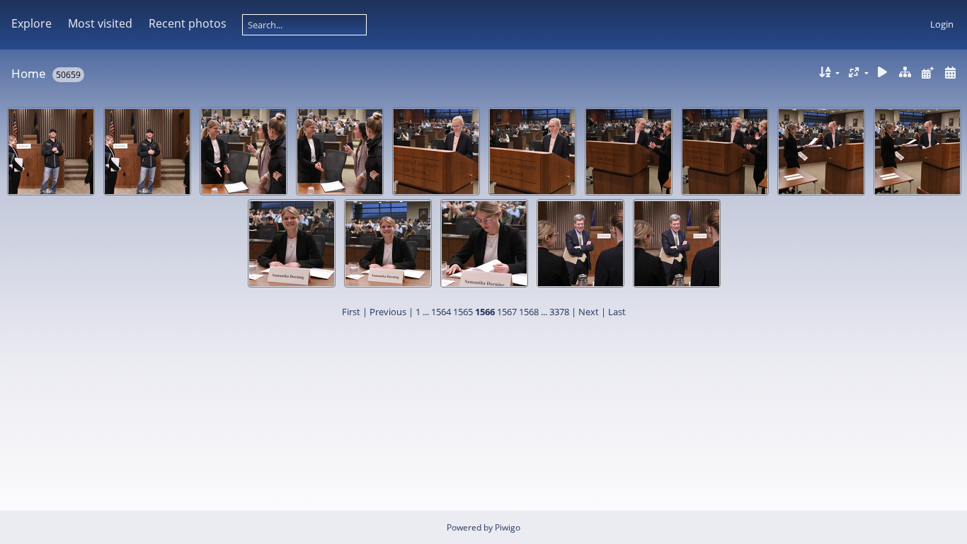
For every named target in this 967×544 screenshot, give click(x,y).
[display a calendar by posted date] (927, 72)
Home (28, 73)
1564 (441, 311)
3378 (559, 311)
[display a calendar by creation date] (950, 72)
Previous (388, 311)
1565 (463, 311)
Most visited (100, 23)
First (351, 311)
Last (617, 311)
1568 (529, 311)
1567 (507, 311)
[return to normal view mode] (905, 72)
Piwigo (507, 527)
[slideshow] (882, 72)
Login (942, 24)
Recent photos (188, 23)
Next (588, 311)
